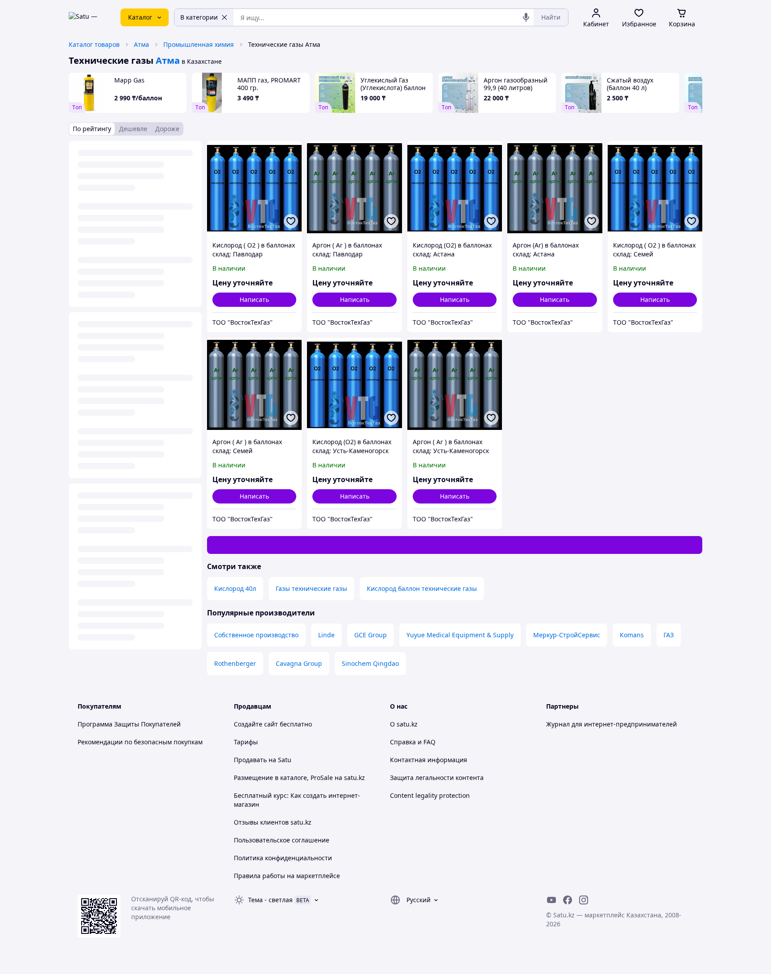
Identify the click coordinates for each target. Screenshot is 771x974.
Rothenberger (235, 663)
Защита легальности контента (437, 777)
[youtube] (551, 900)
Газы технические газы (311, 588)
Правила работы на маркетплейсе (287, 875)
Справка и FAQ (412, 742)
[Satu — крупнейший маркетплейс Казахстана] (88, 17)
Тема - (270, 900)
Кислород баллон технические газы (422, 588)
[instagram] (583, 900)
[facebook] (567, 900)
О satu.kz (404, 724)
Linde (326, 635)
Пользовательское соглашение (281, 840)
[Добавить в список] (291, 221)
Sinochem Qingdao (370, 663)
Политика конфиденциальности (283, 858)
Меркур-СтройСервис (566, 635)
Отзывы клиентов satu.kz (272, 822)
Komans (632, 635)
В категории (199, 17)
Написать (254, 299)
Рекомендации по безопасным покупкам (140, 742)
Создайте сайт (256, 724)
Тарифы (246, 742)
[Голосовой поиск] (526, 17)
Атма (141, 44)
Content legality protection (430, 795)
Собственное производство (256, 635)
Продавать (250, 759)
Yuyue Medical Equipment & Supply (460, 635)
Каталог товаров (94, 44)
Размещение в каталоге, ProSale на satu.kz (299, 777)
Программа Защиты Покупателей (129, 724)
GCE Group (370, 635)
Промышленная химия (198, 44)
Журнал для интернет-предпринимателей (611, 724)
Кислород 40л (235, 588)
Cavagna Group (299, 663)
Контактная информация (428, 759)
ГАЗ (668, 635)
